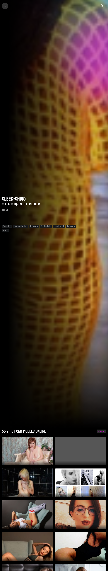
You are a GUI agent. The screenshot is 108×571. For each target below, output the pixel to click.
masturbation (20, 226)
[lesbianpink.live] (5, 6)
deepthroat (59, 226)
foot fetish (46, 226)
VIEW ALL (101, 431)
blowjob (34, 226)
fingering (7, 226)
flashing (71, 226)
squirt (5, 230)
